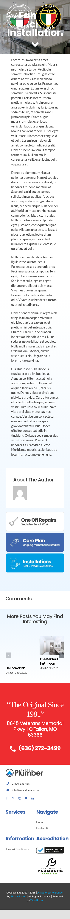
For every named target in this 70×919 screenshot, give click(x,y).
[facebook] (7, 798)
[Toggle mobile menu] (62, 31)
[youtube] (26, 798)
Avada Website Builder (50, 892)
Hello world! (15, 668)
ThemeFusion (18, 896)
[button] (8, 655)
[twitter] (13, 798)
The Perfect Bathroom (49, 661)
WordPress (36, 900)
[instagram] (19, 798)
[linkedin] (32, 798)
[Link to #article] (35, 44)
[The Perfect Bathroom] (52, 638)
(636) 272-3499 (39, 748)
